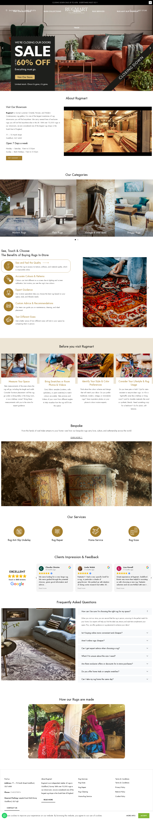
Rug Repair (82, 787)
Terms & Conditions (122, 783)
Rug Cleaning (83, 792)
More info (131, 815)
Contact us (12, 808)
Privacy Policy (120, 787)
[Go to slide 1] (75, 239)
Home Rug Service (85, 796)
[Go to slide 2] (77, 239)
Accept (144, 815)
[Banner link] (19, 208)
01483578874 (15, 792)
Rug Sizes (81, 783)
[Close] (150, 2)
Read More (48, 800)
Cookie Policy (120, 796)
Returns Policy (120, 792)
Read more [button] (42, 588)
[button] (2, 48)
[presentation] (81, 288)
